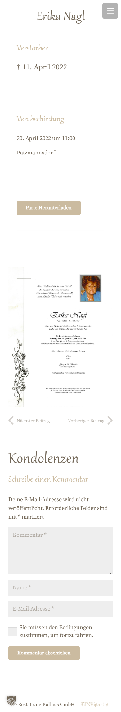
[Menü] (110, 11)
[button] (11, 701)
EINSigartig (94, 704)
